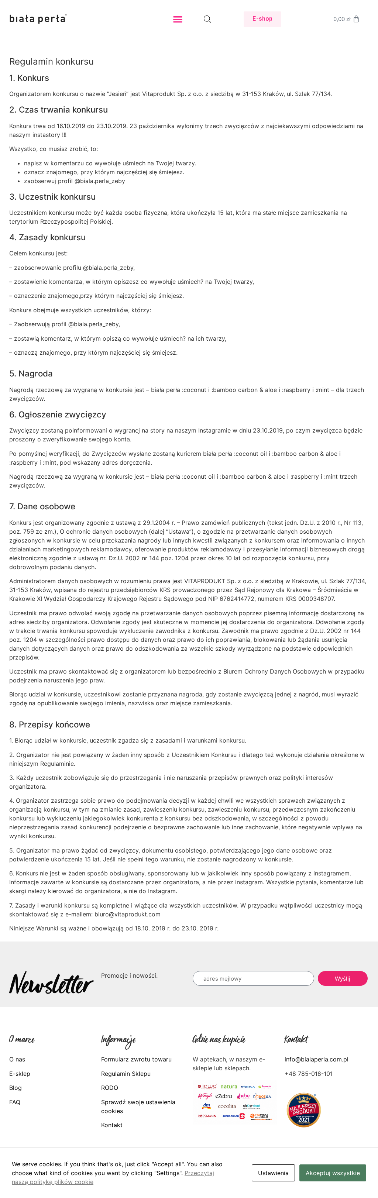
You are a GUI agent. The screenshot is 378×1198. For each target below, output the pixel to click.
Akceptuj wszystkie (333, 1173)
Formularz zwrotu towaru (136, 1059)
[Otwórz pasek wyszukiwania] (207, 19)
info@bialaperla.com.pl (316, 1059)
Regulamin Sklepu (126, 1073)
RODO (109, 1087)
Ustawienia (273, 1173)
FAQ (14, 1102)
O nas (17, 1059)
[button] (178, 19)
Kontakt (112, 1125)
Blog (15, 1087)
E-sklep (19, 1073)
